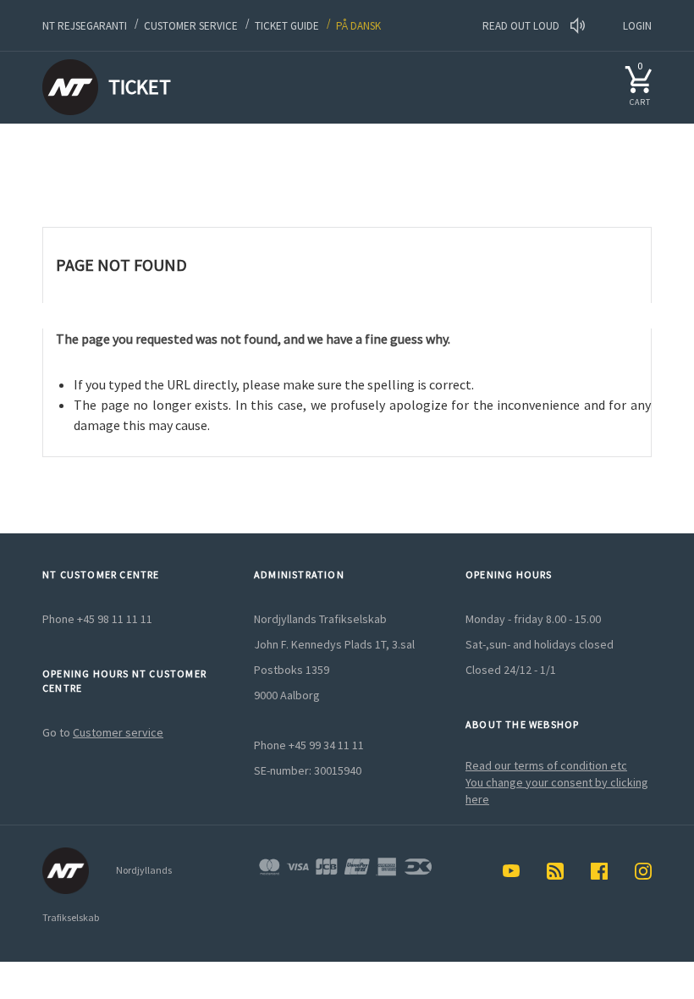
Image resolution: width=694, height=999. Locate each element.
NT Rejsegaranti (84, 26)
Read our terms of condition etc (546, 765)
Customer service (191, 26)
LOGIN (637, 26)
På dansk (358, 26)
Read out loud (522, 26)
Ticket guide (287, 26)
